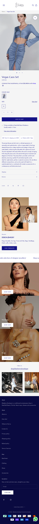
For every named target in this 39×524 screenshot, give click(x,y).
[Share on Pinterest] (18, 186)
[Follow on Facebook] (4, 500)
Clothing (4, 463)
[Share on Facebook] (8, 186)
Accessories (5, 473)
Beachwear (5, 458)
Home (3, 11)
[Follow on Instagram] (11, 500)
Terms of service (6, 448)
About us (4, 414)
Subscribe (7, 492)
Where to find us (6, 424)
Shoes (3, 468)
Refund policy (5, 443)
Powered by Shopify (26, 512)
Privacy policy (5, 434)
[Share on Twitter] (13, 186)
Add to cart (19, 119)
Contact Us (5, 429)
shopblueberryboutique (19, 369)
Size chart (34, 102)
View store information (10, 131)
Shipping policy (6, 439)
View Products (9, 248)
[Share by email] (23, 186)
